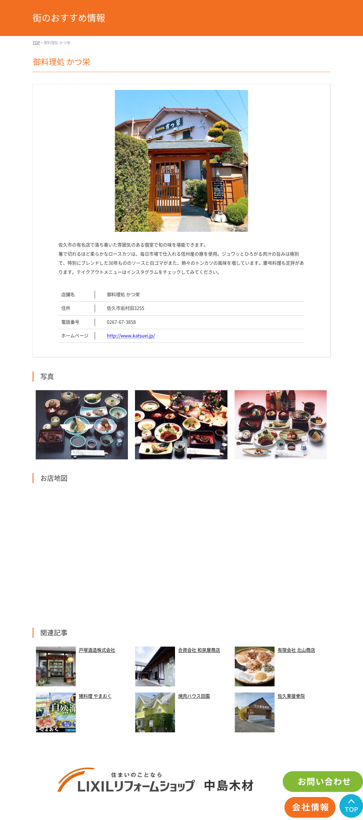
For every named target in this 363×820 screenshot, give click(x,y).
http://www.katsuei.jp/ (131, 335)
